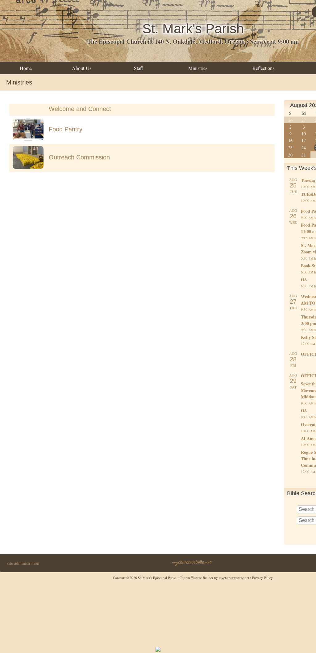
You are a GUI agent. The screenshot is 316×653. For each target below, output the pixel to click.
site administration (23, 563)
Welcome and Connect (80, 108)
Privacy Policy (262, 577)
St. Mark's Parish (193, 28)
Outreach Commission (79, 157)
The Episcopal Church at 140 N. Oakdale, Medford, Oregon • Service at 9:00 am (193, 41)
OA (304, 279)
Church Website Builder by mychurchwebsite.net (214, 577)
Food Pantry (65, 129)
